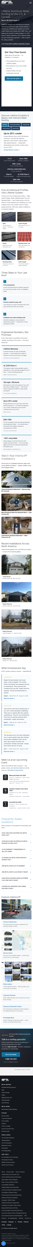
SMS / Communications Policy (10, 1182)
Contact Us (28, 1218)
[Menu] (30, 2)
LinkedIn (9, 1225)
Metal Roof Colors (6, 1145)
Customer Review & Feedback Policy (11, 1190)
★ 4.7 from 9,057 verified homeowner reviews (15, 44)
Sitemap (21, 1218)
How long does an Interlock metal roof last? (14, 834)
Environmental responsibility (12, 449)
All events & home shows (15, 770)
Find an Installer (6, 1126)
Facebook (4, 1221)
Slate (3, 1090)
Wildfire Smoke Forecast (8, 1162)
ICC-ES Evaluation (7, 1143)
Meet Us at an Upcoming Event (14, 761)
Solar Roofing (5, 1102)
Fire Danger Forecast (7, 1159)
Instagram (11, 1221)
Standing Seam (6, 1100)
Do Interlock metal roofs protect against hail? (14, 859)
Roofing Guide (5, 1131)
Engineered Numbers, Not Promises (14, 333)
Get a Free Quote (10, 1054)
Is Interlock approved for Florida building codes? (14, 887)
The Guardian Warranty (10, 393)
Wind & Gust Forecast (7, 1165)
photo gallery (16, 551)
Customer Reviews (7, 1118)
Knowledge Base (6, 1150)
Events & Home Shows (8, 1128)
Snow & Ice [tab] (16, 128)
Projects (4, 1123)
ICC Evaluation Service (9, 430)
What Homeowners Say (13, 668)
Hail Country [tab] (6, 128)
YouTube (20, 1221)
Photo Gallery (5, 1121)
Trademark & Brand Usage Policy (10, 1202)
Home (3, 1172)
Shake (3, 1095)
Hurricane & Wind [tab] (15, 124)
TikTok (3, 1225)
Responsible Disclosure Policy (10, 1208)
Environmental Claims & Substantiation (12, 1215)
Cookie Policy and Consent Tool (10, 1174)
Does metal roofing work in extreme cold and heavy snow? (15, 879)
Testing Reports (6, 1140)
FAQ (25, 1215)
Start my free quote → (14, 78)
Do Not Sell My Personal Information (11, 1177)
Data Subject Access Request (10, 1179)
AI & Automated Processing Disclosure (12, 1210)
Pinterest (26, 1221)
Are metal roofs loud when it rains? (15, 872)
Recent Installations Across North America (15, 545)
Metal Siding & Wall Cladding (9, 1109)
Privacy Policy (10, 1172)
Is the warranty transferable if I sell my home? (13, 850)
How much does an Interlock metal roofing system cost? (15, 842)
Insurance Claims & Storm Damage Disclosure (14, 1213)
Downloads (5, 1148)
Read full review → (9, 698)
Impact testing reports (10, 374)
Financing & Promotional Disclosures (12, 1195)
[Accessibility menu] (3, 1243)
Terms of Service (20, 1172)
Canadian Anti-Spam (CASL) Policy (11, 1205)
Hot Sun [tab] (5, 124)
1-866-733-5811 (12, 1047)
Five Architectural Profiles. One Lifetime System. (15, 191)
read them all (27, 671)
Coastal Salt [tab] (26, 124)
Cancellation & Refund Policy (9, 1192)
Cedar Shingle (5, 1092)
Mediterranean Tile (7, 1097)
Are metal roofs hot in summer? (13, 866)
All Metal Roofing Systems (9, 1087)
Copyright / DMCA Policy (8, 1200)
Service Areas (5, 1115)
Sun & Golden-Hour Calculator (10, 1157)
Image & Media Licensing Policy (10, 1187)
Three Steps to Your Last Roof (14, 274)
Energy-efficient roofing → (12, 150)
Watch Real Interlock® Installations (14, 457)
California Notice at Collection (10, 1197)
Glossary (4, 1218)
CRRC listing (6, 412)
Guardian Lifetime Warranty (11, 358)
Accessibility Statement (8, 1184)
